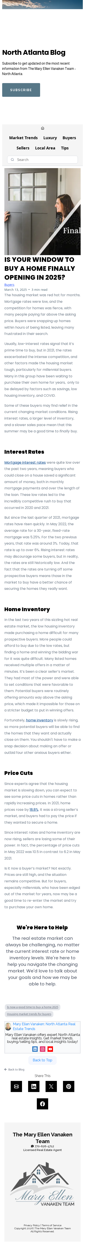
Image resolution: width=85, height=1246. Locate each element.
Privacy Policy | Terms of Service (42, 1225)
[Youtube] (50, 1049)
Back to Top (42, 1060)
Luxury (50, 137)
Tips (65, 148)
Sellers (23, 148)
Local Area (45, 148)
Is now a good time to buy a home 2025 (32, 1007)
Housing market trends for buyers (29, 1014)
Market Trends (23, 137)
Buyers (69, 137)
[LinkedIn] (35, 1049)
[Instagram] (42, 1049)
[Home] (42, 129)
